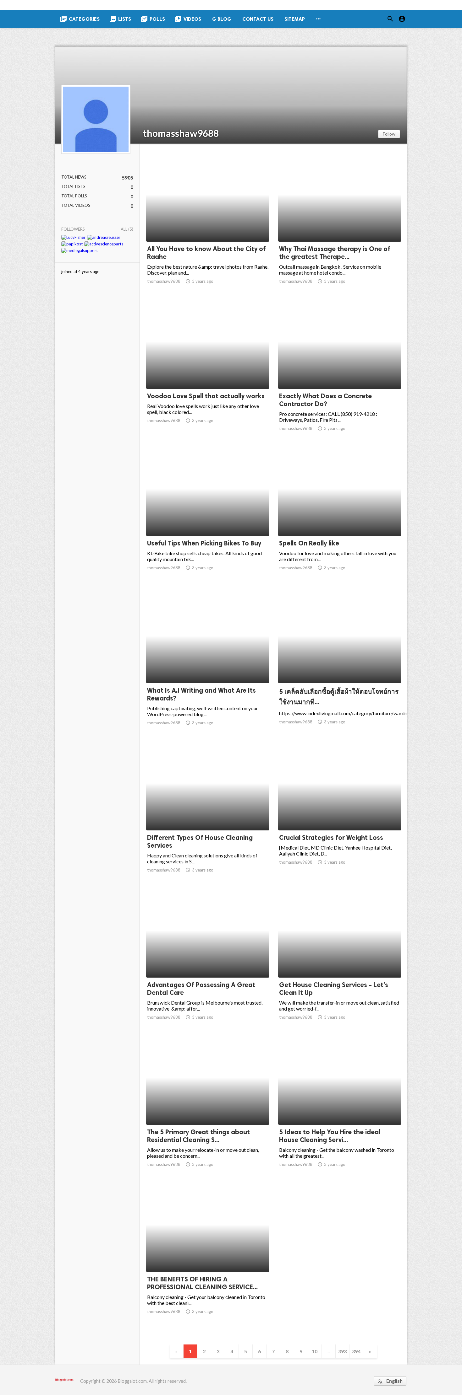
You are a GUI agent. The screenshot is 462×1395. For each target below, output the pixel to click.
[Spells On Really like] (339, 519)
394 (356, 1351)
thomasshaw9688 (181, 133)
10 (314, 1351)
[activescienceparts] (103, 243)
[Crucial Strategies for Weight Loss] (339, 814)
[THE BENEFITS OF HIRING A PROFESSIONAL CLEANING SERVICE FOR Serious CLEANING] (207, 1255)
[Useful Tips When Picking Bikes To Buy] (207, 519)
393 (342, 1351)
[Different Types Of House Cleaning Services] (207, 814)
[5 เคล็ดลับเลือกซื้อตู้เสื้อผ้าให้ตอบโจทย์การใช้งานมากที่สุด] (339, 667)
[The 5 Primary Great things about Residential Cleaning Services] (207, 1108)
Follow (389, 134)
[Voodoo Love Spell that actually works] (207, 372)
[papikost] (72, 243)
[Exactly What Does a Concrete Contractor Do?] (339, 372)
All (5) (127, 229)
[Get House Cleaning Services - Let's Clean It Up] (339, 961)
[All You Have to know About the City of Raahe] (207, 225)
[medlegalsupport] (79, 250)
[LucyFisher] (73, 237)
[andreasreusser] (103, 237)
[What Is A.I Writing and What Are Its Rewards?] (207, 667)
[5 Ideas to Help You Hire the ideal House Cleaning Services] (339, 1108)
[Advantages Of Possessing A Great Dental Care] (207, 961)
